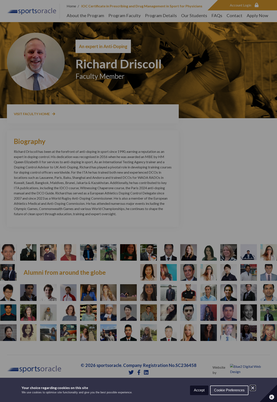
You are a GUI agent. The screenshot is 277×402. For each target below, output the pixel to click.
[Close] (252, 388)
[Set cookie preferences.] (268, 393)
